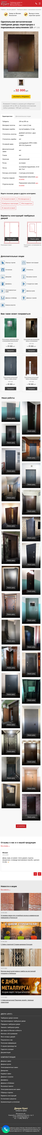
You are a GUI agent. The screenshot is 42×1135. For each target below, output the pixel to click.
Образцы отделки (7, 1092)
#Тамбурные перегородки (10, 203)
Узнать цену (11, 239)
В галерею (21, 826)
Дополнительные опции (23, 116)
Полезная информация (8, 1043)
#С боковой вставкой (8, 199)
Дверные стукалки (7, 1077)
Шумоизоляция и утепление (10, 1102)
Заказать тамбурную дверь (10, 1027)
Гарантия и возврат (7, 1049)
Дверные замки (6, 1061)
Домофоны (4, 1080)
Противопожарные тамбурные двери (13, 1021)
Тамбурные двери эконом (9, 1018)
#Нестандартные (26, 203)
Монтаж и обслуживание (9, 1033)
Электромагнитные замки (9, 1067)
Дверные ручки (6, 1064)
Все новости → (5, 889)
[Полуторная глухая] (11, 232)
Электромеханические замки (10, 1089)
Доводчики (4, 1070)
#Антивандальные (24, 199)
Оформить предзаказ (21, 96)
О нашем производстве (9, 1046)
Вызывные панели (7, 1086)
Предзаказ (10, 350)
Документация (5, 1052)
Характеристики (7, 116)
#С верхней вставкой (8, 208)
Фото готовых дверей (8, 1037)
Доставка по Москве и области (11, 1030)
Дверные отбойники (7, 1083)
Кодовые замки (6, 1073)
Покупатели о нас (7, 1040)
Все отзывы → (5, 846)
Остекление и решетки (8, 1099)
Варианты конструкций (8, 1095)
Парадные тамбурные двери (10, 1024)
